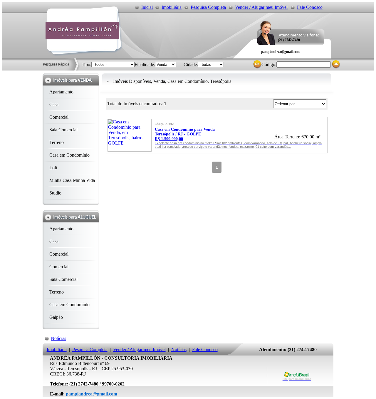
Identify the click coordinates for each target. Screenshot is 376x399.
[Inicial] (82, 37)
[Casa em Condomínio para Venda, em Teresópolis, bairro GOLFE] (130, 149)
